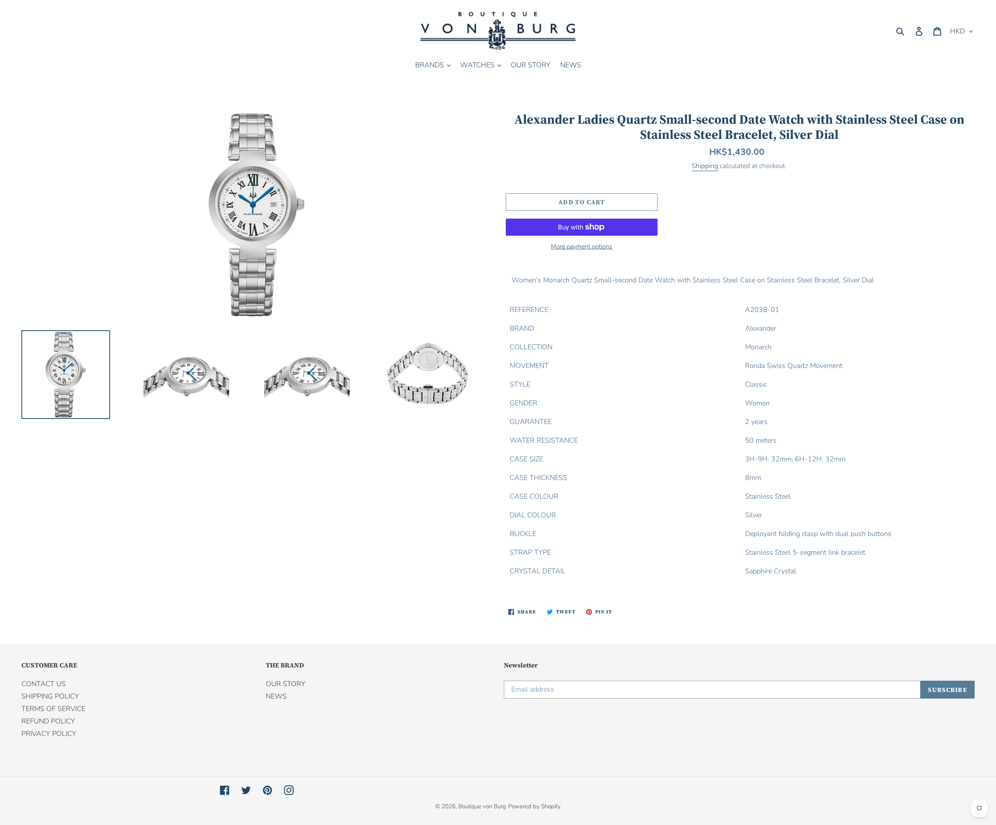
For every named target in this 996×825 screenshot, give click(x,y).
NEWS (276, 696)
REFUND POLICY (48, 721)
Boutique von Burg (482, 806)
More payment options (581, 246)
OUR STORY (285, 683)
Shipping (705, 165)
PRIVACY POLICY (48, 733)
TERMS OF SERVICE (53, 708)
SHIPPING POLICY (50, 696)
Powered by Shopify (534, 806)
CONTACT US (43, 683)
